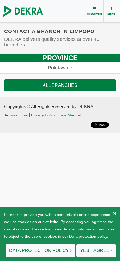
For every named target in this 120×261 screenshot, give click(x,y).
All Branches (60, 85)
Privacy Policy (43, 115)
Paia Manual (70, 115)
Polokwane (60, 68)
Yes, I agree (95, 250)
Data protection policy (88, 236)
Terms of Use (16, 115)
